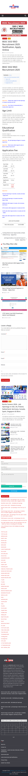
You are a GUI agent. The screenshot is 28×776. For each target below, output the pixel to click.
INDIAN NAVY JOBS (5, 575)
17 (2, 729)
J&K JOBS (3, 584)
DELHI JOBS (3, 551)
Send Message (14, 491)
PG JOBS (3, 606)
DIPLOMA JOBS (4, 553)
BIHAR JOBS (5, 38)
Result (2, 621)
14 (17, 727)
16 (25, 727)
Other (2, 603)
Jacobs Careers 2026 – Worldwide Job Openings (18, 432)
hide (10, 75)
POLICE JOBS (4, 608)
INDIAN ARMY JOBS (5, 573)
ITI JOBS (3, 582)
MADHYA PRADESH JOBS (6, 590)
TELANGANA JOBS (5, 634)
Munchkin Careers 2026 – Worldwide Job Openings (16, 425)
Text (2, 472)
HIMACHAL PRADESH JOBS (7, 569)
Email (3, 358)
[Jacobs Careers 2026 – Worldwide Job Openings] (5, 433)
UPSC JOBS (3, 641)
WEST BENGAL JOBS (5, 647)
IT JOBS (2, 579)
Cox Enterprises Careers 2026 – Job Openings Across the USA (14, 520)
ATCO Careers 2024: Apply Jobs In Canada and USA (13, 208)
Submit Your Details (5, 762)
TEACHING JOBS (4, 632)
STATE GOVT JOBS (5, 627)
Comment (4, 334)
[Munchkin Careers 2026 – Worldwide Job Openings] (5, 426)
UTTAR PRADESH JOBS (6, 643)
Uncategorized (4, 638)
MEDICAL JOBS (4, 595)
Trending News (4, 636)
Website (3, 365)
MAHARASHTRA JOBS (5, 593)
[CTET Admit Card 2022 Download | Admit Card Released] (14, 298)
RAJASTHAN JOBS (5, 617)
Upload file (3, 484)
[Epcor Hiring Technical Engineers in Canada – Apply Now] (14, 273)
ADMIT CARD (4, 538)
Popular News (4, 610)
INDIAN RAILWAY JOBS (6, 577)
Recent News (4, 619)
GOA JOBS (3, 560)
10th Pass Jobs (4, 531)
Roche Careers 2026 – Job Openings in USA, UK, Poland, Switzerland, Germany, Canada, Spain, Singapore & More (13, 407)
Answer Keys (3, 540)
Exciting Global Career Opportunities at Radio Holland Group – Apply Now (14, 233)
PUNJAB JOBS (4, 612)
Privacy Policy (4, 760)
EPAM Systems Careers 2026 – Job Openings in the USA (13, 518)
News (9, 38)
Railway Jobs (3, 614)
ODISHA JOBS (4, 601)
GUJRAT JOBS (4, 564)
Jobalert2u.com (12, 665)
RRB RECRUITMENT (5, 623)
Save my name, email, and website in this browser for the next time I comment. (14, 374)
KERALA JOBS (4, 588)
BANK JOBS (3, 545)
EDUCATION (3, 555)
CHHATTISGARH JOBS (5, 549)
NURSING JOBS (4, 599)
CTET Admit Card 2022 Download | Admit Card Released (12, 314)
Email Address (4, 467)
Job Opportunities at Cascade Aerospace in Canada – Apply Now (14, 239)
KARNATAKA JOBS (5, 586)
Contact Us (3, 747)
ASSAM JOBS (4, 542)
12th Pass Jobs (4, 534)
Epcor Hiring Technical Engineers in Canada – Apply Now (12, 289)
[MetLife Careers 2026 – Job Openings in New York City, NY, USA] (5, 441)
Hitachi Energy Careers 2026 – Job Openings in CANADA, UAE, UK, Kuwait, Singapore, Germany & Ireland (18, 449)
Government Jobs (5, 754)
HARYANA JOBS (4, 566)
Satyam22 (12, 414)
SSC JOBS (3, 625)
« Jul (13, 737)
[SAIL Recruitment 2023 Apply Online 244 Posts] (14, 248)
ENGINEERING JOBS (5, 558)
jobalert (12, 52)
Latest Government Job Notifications (9, 757)
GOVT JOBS (3, 562)
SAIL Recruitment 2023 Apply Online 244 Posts (13, 264)
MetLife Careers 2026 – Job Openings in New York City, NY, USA (17, 440)
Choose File (11, 486)
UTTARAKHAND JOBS (5, 645)
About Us (3, 744)
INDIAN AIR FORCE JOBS (6, 571)
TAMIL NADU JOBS (5, 630)
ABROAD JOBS (5, 401)
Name (3, 352)
